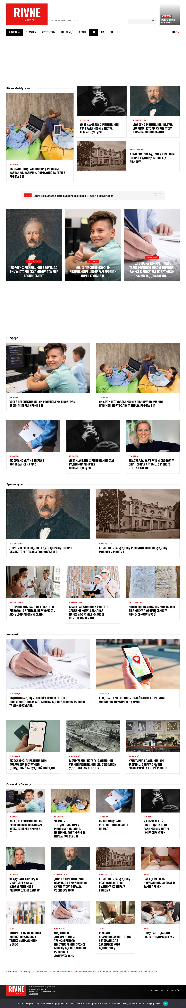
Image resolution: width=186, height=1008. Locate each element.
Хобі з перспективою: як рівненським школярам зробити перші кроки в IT (93, 271)
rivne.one (77, 971)
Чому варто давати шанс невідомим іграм (159, 935)
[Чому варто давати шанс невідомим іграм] (160, 912)
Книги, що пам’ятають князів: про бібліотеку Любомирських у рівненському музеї (152, 610)
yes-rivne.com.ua (91, 971)
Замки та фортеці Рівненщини (168, 21)
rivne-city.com (28, 971)
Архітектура (166, 16)
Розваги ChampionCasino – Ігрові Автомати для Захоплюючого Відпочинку (115, 940)
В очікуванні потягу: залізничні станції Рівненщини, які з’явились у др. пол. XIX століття (92, 764)
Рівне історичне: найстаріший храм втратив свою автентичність (67, 196)
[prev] (155, 195)
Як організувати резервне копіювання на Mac (26, 462)
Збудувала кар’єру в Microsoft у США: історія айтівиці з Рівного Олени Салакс (151, 464)
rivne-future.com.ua (45, 971)
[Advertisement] (93, 57)
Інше (146, 875)
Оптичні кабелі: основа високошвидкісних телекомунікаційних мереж (25, 938)
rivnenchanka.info (120, 971)
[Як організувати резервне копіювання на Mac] (33, 436)
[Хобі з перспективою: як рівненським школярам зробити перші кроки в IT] (93, 245)
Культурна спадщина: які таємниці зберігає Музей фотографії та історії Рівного (148, 764)
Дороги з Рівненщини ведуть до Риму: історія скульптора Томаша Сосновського (153, 128)
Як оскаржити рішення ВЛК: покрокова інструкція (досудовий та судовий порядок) (32, 764)
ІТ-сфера (14, 164)
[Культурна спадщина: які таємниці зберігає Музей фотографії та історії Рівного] (153, 736)
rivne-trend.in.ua (64, 971)
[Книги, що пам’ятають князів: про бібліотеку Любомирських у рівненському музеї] (153, 582)
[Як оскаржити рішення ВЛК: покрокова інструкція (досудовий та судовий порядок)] (33, 736)
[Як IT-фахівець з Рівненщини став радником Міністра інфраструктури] (102, 101)
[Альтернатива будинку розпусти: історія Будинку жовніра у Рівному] (101, 156)
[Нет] (182, 1003)
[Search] (153, 21)
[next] (160, 195)
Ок (165, 1003)
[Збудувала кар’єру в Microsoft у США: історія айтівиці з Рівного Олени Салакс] (153, 436)
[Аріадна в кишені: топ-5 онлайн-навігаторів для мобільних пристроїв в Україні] (138, 664)
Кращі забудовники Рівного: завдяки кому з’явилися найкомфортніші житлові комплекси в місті (88, 612)
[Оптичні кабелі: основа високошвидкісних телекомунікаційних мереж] (25, 912)
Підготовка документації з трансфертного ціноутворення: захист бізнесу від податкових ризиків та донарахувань (151, 269)
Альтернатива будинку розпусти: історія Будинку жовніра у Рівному (152, 158)
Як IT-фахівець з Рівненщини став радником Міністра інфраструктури (99, 128)
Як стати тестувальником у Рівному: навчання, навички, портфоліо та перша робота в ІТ (37, 173)
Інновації (152, 257)
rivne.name (105, 971)
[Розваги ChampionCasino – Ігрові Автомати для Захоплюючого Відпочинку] (115, 912)
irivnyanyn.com (151, 971)
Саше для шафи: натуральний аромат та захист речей (160, 883)
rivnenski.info (136, 971)
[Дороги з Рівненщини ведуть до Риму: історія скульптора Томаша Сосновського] (155, 101)
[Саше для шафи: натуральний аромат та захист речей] (160, 858)
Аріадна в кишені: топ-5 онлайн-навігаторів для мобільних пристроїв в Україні (132, 700)
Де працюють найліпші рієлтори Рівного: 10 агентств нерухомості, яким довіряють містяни (32, 610)
